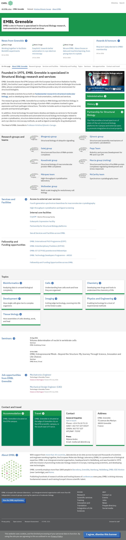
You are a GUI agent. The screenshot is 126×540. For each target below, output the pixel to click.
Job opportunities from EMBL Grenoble (11, 378)
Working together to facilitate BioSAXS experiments (14, 50)
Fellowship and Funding (68, 66)
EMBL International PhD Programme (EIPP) (48, 241)
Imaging (49, 299)
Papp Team (95, 149)
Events (105, 498)
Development (10, 299)
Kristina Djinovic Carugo (42, 9)
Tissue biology (11, 314)
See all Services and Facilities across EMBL (47, 233)
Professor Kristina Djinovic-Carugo (41, 125)
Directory (114, 3)
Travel (38, 413)
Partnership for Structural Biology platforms (48, 226)
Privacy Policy (56, 536)
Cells (47, 283)
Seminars (87, 66)
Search (122, 3)
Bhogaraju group (49, 137)
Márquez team (48, 175)
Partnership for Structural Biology (101, 113)
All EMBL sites (7, 9)
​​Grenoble (85, 470)
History (91, 104)
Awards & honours (106, 41)
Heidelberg (103, 470)
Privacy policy (6, 521)
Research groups (35, 66)
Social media (107, 508)
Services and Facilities (50, 66)
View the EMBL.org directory (13, 500)
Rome (51, 472)
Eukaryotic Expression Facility (42, 221)
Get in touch (71, 421)
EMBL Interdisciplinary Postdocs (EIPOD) (47, 246)
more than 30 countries (55, 455)
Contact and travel (113, 66)
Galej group (46, 149)
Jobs (104, 500)
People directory (109, 506)
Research (81, 495)
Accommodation (12, 413)
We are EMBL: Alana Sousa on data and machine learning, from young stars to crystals (76, 51)
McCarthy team (97, 175)
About (104, 492)
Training (80, 500)
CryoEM (33, 217)
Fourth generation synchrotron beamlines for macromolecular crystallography (62, 203)
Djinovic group (96, 137)
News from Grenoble (13, 41)
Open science (17, 521)
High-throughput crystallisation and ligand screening (52, 208)
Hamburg (94, 470)
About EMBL (56, 9)
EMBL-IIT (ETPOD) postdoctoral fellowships (48, 251)
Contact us (106, 495)
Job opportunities (98, 66)
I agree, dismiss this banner (101, 534)
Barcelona (76, 470)
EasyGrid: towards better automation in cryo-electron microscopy (44, 51)
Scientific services (84, 498)
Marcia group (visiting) (100, 160)
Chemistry (92, 283)
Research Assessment (32, 521)
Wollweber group (49, 186)
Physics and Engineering (100, 299)
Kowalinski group (49, 160)
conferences (88, 477)
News (104, 503)
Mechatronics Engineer (40, 375)
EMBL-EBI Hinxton (116, 470)
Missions (80, 492)
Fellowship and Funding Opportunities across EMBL (51, 262)
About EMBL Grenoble (19, 66)
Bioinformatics (11, 283)
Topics (80, 66)
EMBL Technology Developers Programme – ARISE (51, 255)
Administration (95, 96)
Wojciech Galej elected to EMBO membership (109, 48)
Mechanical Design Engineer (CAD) (46, 387)
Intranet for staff (114, 521)
